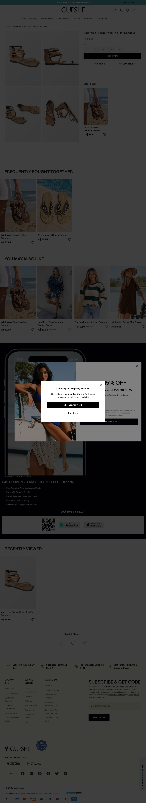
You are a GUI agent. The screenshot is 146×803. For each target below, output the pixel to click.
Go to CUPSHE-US (73, 405)
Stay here (73, 413)
